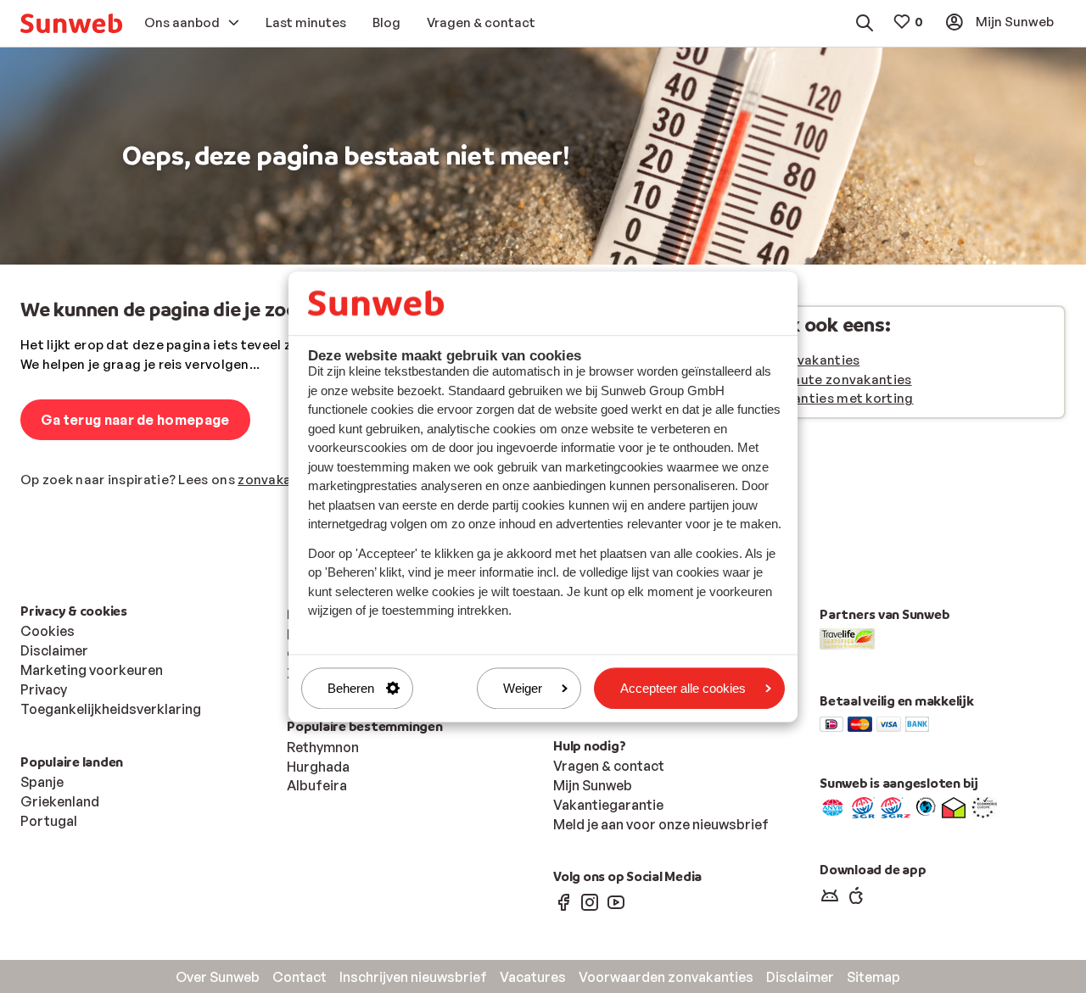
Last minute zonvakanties (828, 379)
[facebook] (563, 901)
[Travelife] (847, 637)
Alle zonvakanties (802, 360)
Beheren (350, 688)
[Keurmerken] (833, 806)
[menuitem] (71, 23)
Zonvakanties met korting (829, 398)
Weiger (522, 688)
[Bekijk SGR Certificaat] (863, 806)
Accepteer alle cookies (683, 688)
